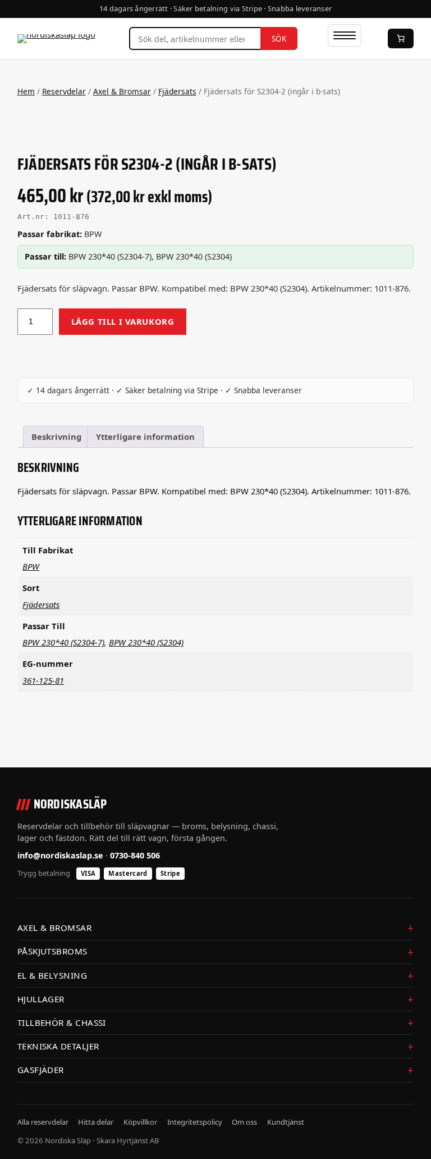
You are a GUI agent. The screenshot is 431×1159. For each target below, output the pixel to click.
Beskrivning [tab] (56, 436)
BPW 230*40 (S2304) (146, 642)
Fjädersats (177, 91)
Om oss (244, 1122)
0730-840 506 (135, 855)
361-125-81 (43, 680)
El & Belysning (52, 975)
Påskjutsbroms (52, 951)
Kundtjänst (285, 1122)
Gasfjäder (40, 1069)
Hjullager (41, 999)
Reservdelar (64, 91)
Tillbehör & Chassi (61, 1022)
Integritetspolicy (194, 1122)
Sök (279, 39)
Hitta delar (95, 1122)
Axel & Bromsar (122, 91)
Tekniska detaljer (58, 1046)
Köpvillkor (140, 1122)
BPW (30, 566)
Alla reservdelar (42, 1122)
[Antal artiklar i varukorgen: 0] (401, 38)
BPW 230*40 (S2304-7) (63, 642)
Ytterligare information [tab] (145, 436)
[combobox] (194, 39)
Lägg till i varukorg (123, 321)
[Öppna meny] (344, 35)
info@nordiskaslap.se (60, 855)
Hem (26, 91)
